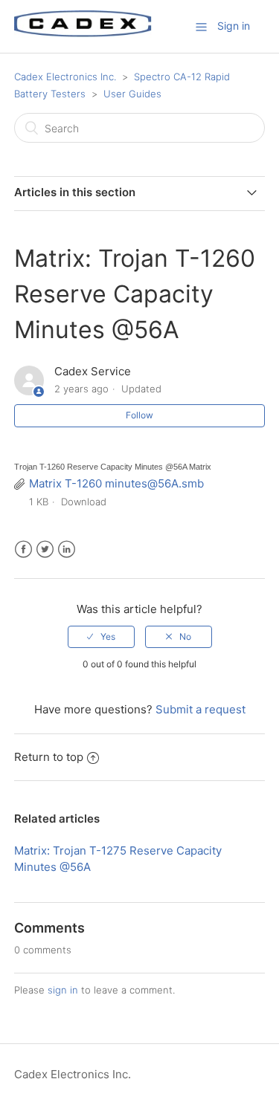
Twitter (45, 549)
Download (83, 502)
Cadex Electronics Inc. (65, 76)
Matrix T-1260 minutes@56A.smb (116, 483)
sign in (63, 990)
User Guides (132, 94)
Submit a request (200, 709)
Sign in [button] (233, 25)
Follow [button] (139, 415)
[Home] (83, 34)
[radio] (101, 637)
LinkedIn (66, 549)
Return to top (48, 757)
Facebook (23, 549)
